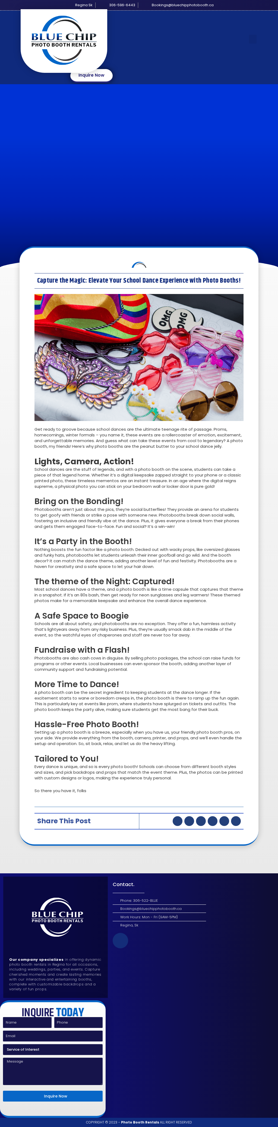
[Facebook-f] (120, 940)
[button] (253, 39)
